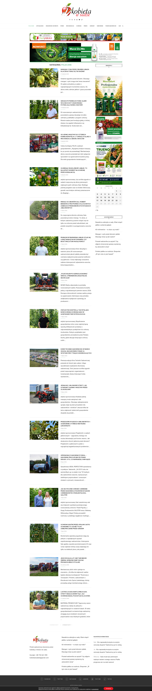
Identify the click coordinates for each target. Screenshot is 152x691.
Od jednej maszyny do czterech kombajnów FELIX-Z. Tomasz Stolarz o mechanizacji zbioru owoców (76, 136)
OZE (120, 26)
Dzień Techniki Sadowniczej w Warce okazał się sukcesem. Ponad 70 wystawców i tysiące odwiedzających (76, 351)
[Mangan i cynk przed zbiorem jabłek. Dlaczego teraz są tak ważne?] (44, 77)
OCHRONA (78, 26)
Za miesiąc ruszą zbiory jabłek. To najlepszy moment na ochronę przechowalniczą (74, 170)
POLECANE (31, 26)
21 (113, 200)
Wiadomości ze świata (52, 26)
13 (109, 197)
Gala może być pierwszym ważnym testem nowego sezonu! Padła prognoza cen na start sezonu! (107, 659)
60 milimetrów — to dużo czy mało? (107, 229)
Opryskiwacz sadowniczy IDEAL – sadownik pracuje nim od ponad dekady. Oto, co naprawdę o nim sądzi (75, 457)
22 (116, 200)
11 (101, 197)
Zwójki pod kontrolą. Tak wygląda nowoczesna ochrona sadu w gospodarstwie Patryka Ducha (75, 312)
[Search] (123, 26)
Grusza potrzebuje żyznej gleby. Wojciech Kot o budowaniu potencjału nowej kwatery (74, 103)
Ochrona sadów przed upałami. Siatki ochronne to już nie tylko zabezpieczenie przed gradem (75, 526)
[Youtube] (79, 19)
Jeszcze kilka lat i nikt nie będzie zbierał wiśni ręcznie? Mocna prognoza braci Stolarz (74, 560)
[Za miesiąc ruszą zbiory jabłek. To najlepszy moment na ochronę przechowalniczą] (44, 176)
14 (113, 197)
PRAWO (85, 26)
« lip (96, 210)
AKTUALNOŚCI (39, 26)
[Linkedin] (76, 19)
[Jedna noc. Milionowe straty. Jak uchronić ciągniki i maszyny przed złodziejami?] (44, 393)
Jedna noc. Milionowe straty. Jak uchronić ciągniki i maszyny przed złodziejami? (74, 387)
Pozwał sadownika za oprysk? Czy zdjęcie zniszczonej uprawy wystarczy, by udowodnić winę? (108, 244)
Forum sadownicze (110, 26)
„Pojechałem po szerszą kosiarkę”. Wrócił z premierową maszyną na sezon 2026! (74, 276)
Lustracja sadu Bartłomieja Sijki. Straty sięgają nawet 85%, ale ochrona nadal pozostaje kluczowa (75, 594)
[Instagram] (74, 19)
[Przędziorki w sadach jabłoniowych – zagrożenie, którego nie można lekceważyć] (44, 430)
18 (101, 200)
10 (97, 197)
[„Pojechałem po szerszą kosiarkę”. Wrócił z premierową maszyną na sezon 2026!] (44, 282)
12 (105, 197)
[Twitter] (72, 19)
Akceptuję (108, 688)
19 (105, 200)
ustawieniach (95, 689)
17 (97, 200)
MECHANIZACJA (70, 26)
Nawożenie (100, 26)
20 (109, 200)
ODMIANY (92, 26)
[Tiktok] (81, 19)
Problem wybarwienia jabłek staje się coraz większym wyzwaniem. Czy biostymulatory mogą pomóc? (76, 239)
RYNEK (62, 26)
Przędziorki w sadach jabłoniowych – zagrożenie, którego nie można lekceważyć (76, 424)
